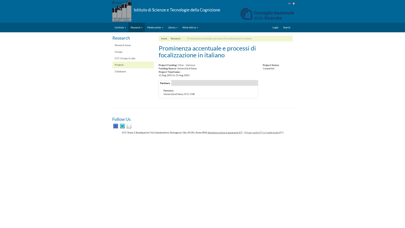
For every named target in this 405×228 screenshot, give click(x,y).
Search (286, 27)
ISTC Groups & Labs (125, 58)
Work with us (189, 27)
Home (164, 38)
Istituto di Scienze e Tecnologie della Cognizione (177, 9)
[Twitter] (122, 125)
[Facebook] (115, 125)
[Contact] (129, 125)
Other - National (186, 65)
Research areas (123, 45)
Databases (120, 71)
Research (136, 27)
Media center (154, 27)
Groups (118, 51)
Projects (119, 64)
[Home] (123, 11)
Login (275, 27)
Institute (119, 27)
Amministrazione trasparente (223, 132)
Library (172, 27)
